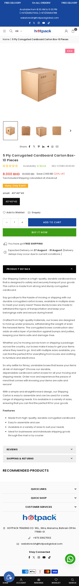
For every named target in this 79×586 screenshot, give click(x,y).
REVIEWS (12, 449)
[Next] (70, 131)
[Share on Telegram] (48, 147)
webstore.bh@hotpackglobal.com (41, 543)
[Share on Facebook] (29, 147)
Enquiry (36, 212)
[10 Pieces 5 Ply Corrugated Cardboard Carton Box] (26, 130)
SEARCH (72, 582)
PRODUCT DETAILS (18, 269)
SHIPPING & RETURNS (20, 458)
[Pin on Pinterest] (38, 147)
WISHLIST (56, 582)
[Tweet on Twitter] (34, 147)
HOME (5, 582)
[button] (73, 31)
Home (6, 39)
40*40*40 (11, 201)
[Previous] (9, 131)
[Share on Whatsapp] (52, 147)
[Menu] (4, 31)
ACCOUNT (21, 582)
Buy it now (40, 232)
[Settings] (66, 31)
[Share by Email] (57, 147)
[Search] (11, 31)
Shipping (23, 178)
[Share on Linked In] (43, 147)
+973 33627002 (42, 537)
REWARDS (38, 582)
